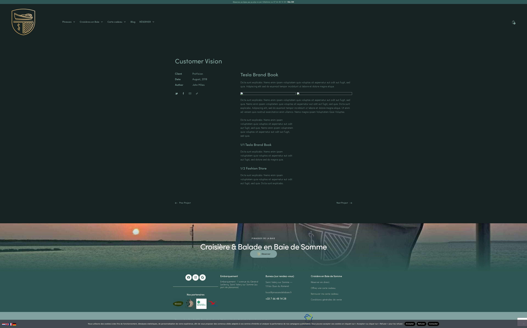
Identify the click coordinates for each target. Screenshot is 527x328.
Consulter (433, 324)
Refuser (421, 324)
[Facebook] (188, 277)
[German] (14, 324)
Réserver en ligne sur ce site (244, 2)
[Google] (202, 277)
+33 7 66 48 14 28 (276, 298)
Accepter (410, 324)
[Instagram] (195, 277)
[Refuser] (523, 324)
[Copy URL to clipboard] (197, 93)
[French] (11, 324)
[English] (7, 324)
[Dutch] (4, 324)
